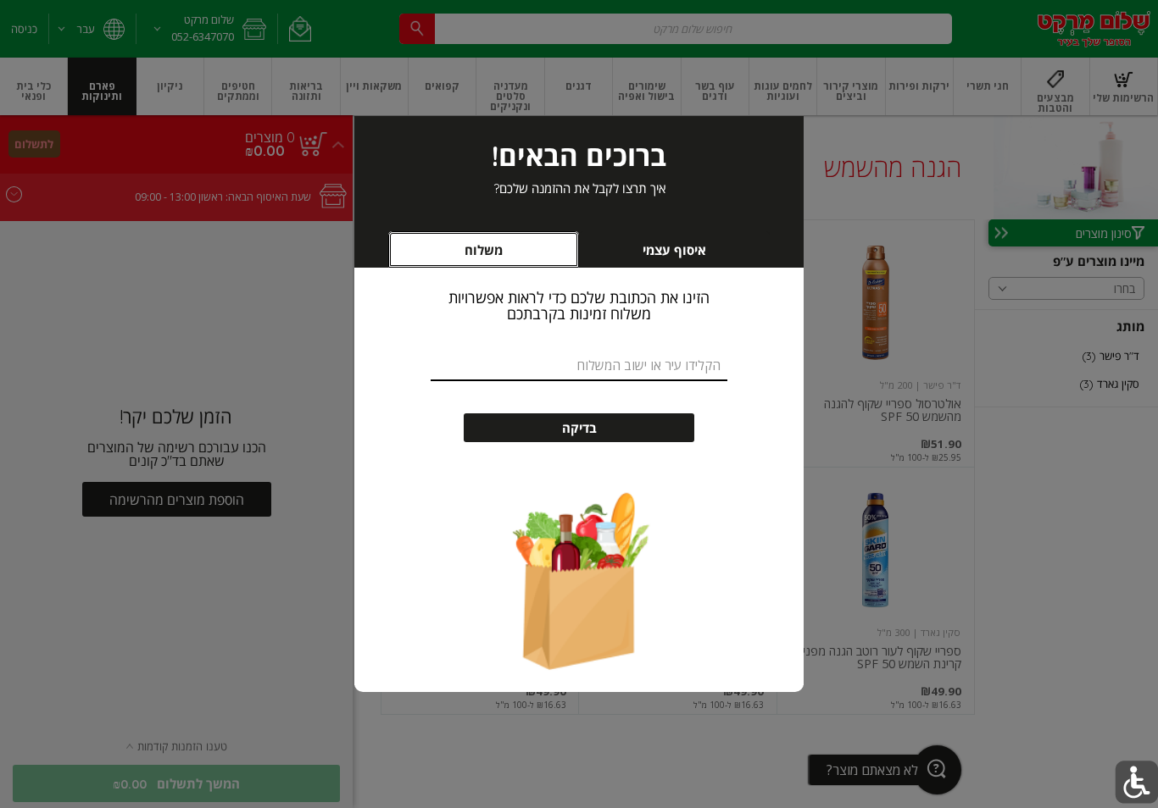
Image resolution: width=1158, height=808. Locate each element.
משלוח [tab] (484, 250)
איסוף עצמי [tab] (649, 254)
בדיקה (579, 428)
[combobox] (579, 365)
